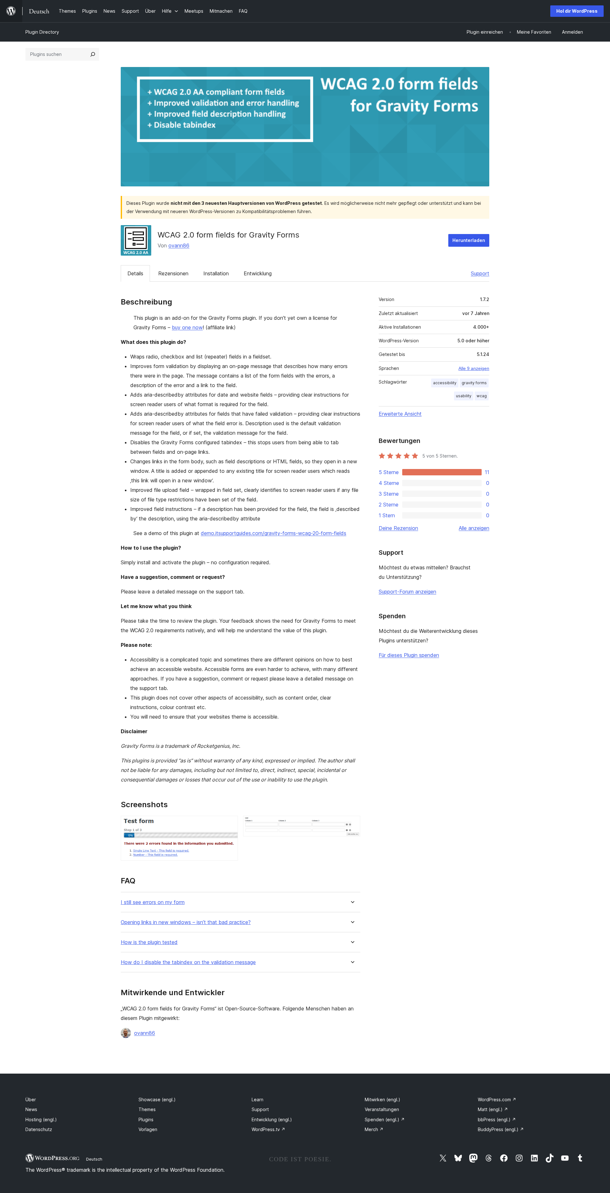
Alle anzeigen (474, 528)
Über (30, 1099)
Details (135, 273)
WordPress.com (497, 1099)
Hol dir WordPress (577, 11)
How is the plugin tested (149, 942)
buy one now (187, 327)
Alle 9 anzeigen (473, 368)
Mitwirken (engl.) (382, 1099)
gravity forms (474, 382)
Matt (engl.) (493, 1109)
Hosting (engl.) (41, 1119)
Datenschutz (38, 1129)
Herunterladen (468, 240)
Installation (216, 273)
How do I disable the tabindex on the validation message (188, 962)
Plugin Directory (42, 32)
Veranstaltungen (382, 1109)
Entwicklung (258, 273)
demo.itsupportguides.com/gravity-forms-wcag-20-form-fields (273, 533)
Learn (257, 1099)
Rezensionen (173, 273)
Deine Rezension (398, 528)
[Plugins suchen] (92, 54)
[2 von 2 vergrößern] (352, 824)
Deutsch (94, 1159)
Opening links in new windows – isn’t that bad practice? (186, 922)
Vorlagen (148, 1129)
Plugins (146, 1119)
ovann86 (178, 245)
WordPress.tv (268, 1129)
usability (463, 395)
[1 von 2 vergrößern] (229, 824)
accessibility (445, 382)
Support (480, 273)
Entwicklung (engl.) (272, 1119)
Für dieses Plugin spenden (409, 655)
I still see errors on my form (153, 902)
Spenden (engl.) (385, 1119)
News (31, 1109)
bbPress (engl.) (497, 1119)
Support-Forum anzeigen (407, 591)
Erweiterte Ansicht (400, 414)
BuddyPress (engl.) (501, 1129)
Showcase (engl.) (157, 1099)
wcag (482, 395)
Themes (147, 1109)
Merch (374, 1129)
